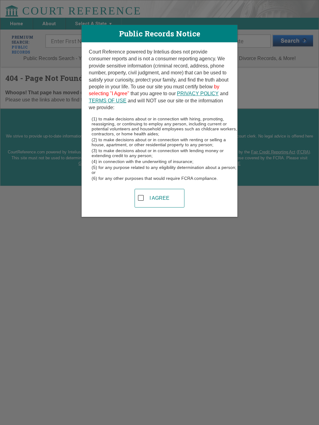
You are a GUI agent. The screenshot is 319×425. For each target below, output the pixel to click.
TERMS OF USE (107, 100)
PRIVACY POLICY (198, 93)
